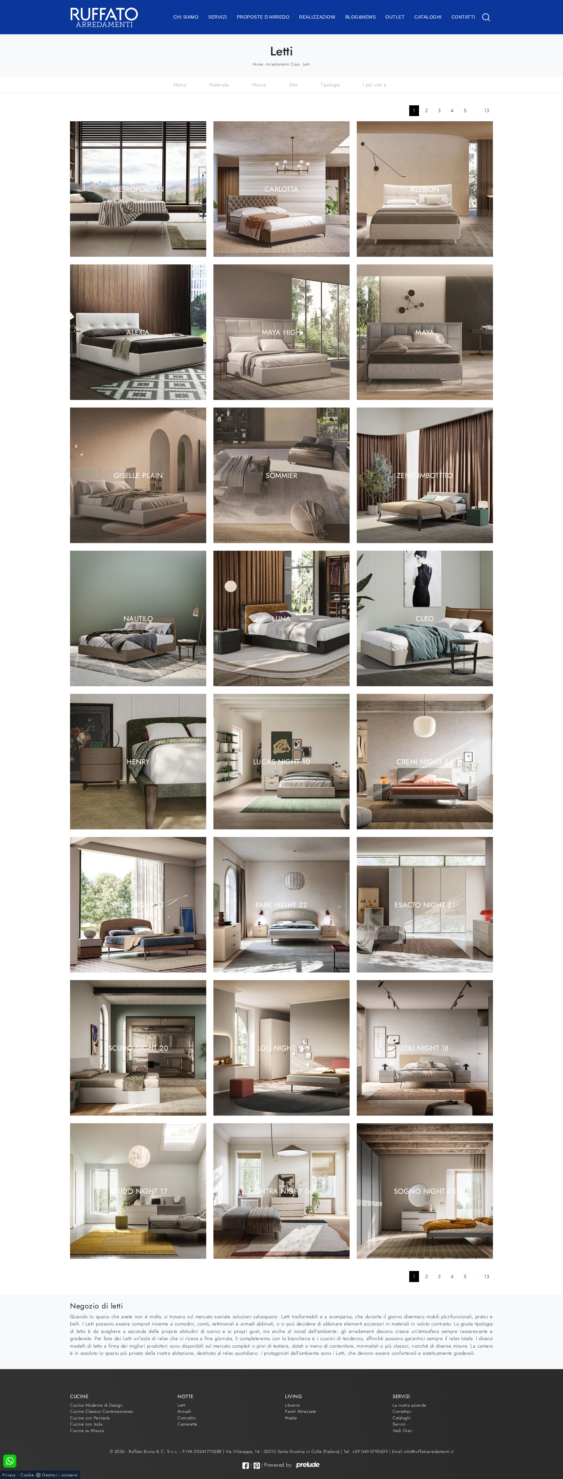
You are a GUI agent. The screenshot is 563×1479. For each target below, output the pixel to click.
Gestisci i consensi (60, 1475)
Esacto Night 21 (425, 904)
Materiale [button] (219, 84)
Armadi (184, 1411)
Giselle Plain (138, 475)
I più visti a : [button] (376, 84)
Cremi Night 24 (425, 761)
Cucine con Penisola (90, 1418)
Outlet (395, 17)
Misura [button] (259, 84)
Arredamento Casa (283, 64)
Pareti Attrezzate (300, 1411)
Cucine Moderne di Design (96, 1405)
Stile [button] (293, 84)
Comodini (187, 1418)
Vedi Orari (402, 1430)
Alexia (138, 332)
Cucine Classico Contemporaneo (101, 1411)
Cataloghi (428, 17)
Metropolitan (138, 189)
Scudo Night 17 (138, 1191)
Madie (291, 1418)
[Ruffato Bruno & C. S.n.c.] (104, 17)
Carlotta (282, 189)
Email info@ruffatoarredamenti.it (423, 1451)
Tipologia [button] (330, 84)
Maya (424, 332)
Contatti (463, 17)
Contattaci (402, 1411)
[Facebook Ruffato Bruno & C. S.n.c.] (245, 1465)
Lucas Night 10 (281, 761)
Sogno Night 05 (425, 1191)
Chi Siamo (186, 17)
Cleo (425, 618)
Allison (424, 189)
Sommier (281, 475)
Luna (281, 618)
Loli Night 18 (425, 1047)
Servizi (217, 17)
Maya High (281, 332)
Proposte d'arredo (263, 17)
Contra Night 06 (281, 1191)
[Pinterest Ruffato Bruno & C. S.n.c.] (256, 1465)
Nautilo (138, 618)
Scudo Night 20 (138, 1047)
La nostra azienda (409, 1405)
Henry (138, 761)
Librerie (292, 1405)
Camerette (187, 1424)
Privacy (9, 1475)
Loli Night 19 (281, 1047)
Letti (306, 64)
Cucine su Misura (87, 1430)
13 (486, 110)
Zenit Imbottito (425, 475)
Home (258, 64)
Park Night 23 (138, 904)
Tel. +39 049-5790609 (366, 1451)
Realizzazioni (317, 17)
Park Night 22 (281, 904)
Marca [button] (180, 84)
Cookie (27, 1475)
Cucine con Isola (86, 1424)
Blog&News (360, 17)
